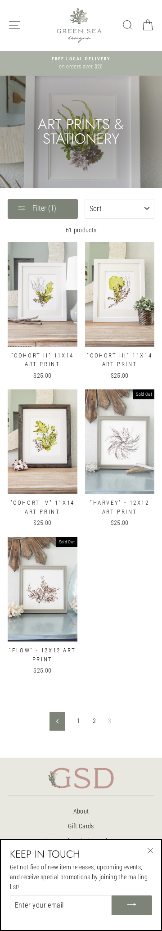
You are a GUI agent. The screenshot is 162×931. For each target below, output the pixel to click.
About (81, 811)
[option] (81, 63)
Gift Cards (81, 826)
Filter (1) (43, 208)
